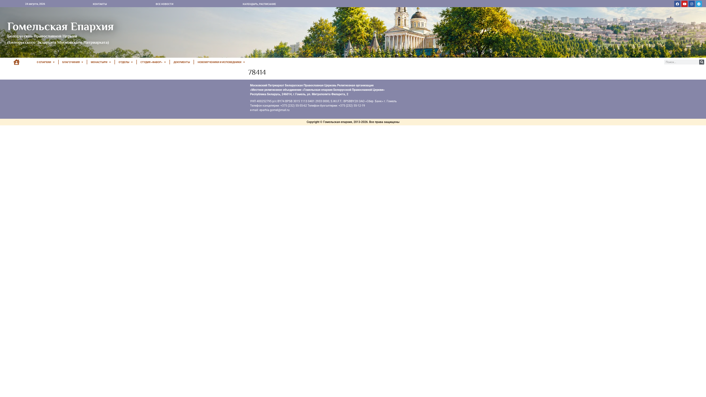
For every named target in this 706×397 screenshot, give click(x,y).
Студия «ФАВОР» (151, 62)
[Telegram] (699, 4)
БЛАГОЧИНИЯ (71, 62)
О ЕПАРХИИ (44, 62)
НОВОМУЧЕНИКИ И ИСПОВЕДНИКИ (219, 62)
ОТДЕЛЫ (124, 62)
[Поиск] (701, 62)
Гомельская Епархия (60, 26)
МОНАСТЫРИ (99, 62)
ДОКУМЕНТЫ (182, 62)
